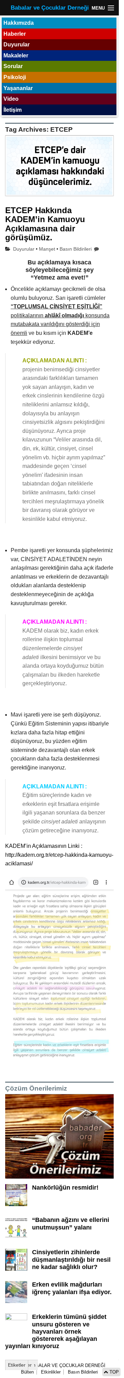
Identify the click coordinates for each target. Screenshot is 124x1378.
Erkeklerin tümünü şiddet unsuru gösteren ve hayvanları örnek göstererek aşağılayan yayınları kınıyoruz (55, 1331)
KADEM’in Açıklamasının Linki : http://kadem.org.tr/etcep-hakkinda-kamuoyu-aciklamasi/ (59, 854)
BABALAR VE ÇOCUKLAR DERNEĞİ (66, 1365)
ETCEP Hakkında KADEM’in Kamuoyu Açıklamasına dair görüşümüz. (45, 224)
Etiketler (16, 1365)
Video (11, 99)
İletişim (12, 110)
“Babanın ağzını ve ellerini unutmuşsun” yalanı (70, 1223)
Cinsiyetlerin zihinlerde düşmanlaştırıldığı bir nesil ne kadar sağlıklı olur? (71, 1259)
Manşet (47, 249)
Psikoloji (14, 77)
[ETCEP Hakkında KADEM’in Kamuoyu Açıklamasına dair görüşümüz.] (59, 169)
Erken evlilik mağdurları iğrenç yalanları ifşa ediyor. (72, 1288)
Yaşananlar (18, 88)
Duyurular (16, 44)
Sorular (13, 66)
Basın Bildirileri (76, 249)
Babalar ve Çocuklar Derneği (50, 7)
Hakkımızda (18, 23)
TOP (113, 1372)
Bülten (27, 1372)
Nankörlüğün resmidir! (65, 1187)
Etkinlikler (51, 1372)
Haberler (14, 34)
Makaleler (15, 55)
